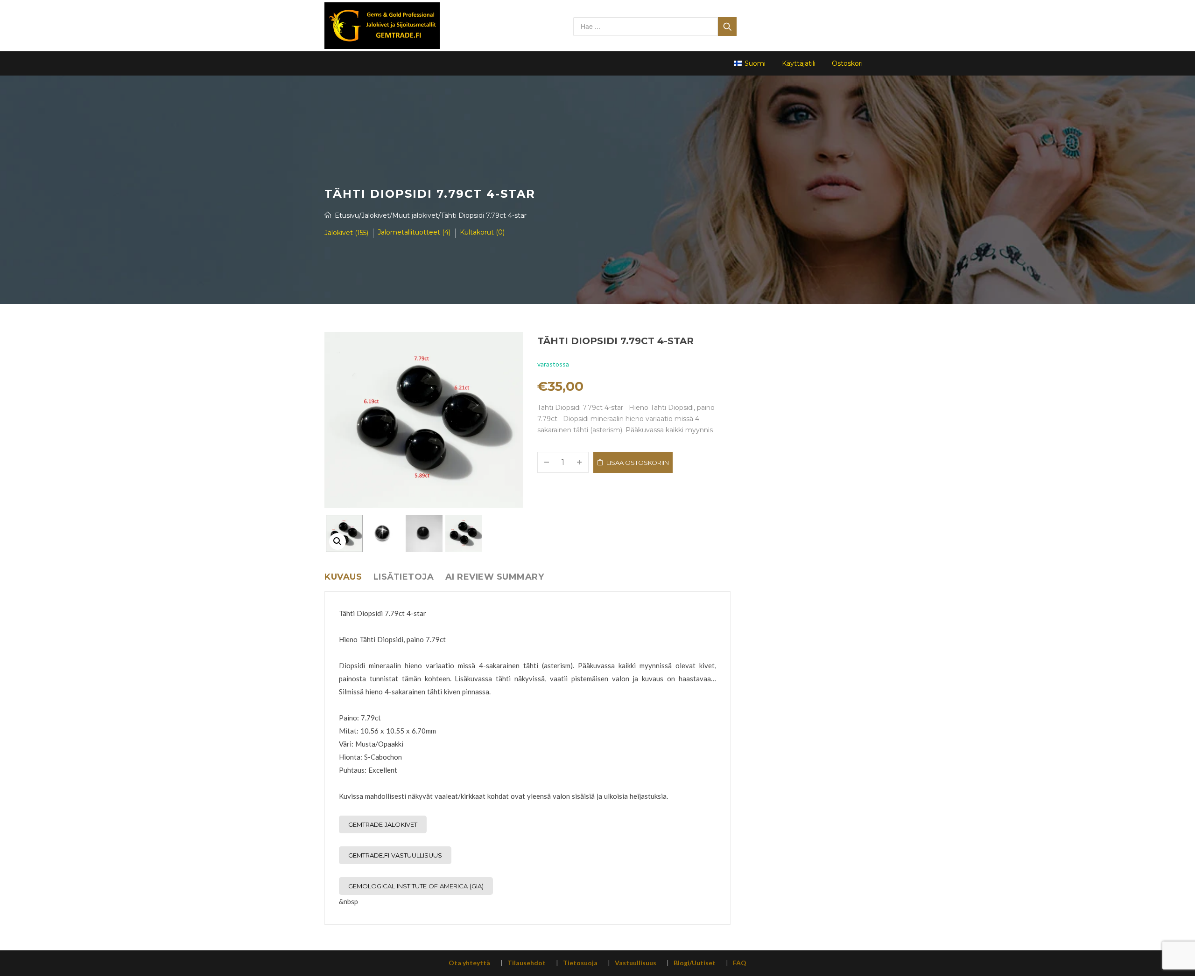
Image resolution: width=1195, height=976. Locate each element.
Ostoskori (847, 63)
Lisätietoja (403, 577)
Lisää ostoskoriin (637, 462)
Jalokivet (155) (346, 232)
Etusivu (347, 215)
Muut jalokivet (415, 215)
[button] (337, 541)
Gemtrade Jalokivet (382, 824)
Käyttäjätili (798, 63)
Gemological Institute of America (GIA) (416, 886)
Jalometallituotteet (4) (414, 232)
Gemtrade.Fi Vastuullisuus (395, 855)
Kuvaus (343, 577)
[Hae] (727, 26)
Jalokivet (375, 215)
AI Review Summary (494, 577)
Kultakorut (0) (482, 232)
